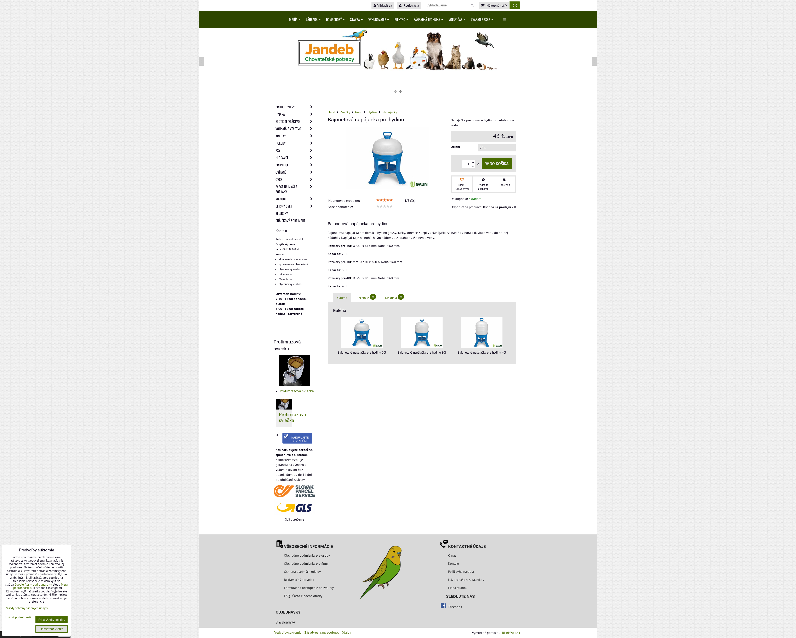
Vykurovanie (377, 19)
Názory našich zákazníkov (466, 580)
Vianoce (280, 198)
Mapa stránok (457, 588)
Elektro (399, 19)
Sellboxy (281, 213)
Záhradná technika (427, 19)
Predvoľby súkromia (287, 632)
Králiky (280, 135)
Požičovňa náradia (461, 571)
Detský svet (283, 206)
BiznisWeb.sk (511, 633)
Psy (277, 150)
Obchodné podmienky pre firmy (306, 563)
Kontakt (453, 563)
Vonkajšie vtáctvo (288, 128)
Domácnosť (334, 19)
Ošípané (280, 172)
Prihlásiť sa (384, 5)
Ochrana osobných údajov (302, 571)
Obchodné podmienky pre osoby (307, 555)
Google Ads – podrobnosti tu (33, 584)
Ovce (278, 179)
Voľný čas (455, 19)
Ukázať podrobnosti (18, 617)
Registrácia (411, 5)
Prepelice (282, 164)
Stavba (355, 19)
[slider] (384, 200)
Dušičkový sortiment (290, 220)
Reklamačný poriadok (299, 580)
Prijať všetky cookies (51, 620)
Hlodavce (282, 157)
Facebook (455, 607)
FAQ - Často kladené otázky (303, 596)
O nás (452, 555)
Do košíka (499, 163)
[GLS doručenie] (294, 507)
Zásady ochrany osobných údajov (328, 632)
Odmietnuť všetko (51, 629)
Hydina (280, 114)
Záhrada (312, 19)
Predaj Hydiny (285, 106)
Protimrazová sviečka (297, 391)
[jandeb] (398, 70)
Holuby (280, 143)
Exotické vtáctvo (287, 121)
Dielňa (293, 19)
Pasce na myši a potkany (286, 189)
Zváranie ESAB (480, 19)
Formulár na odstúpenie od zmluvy (308, 588)
